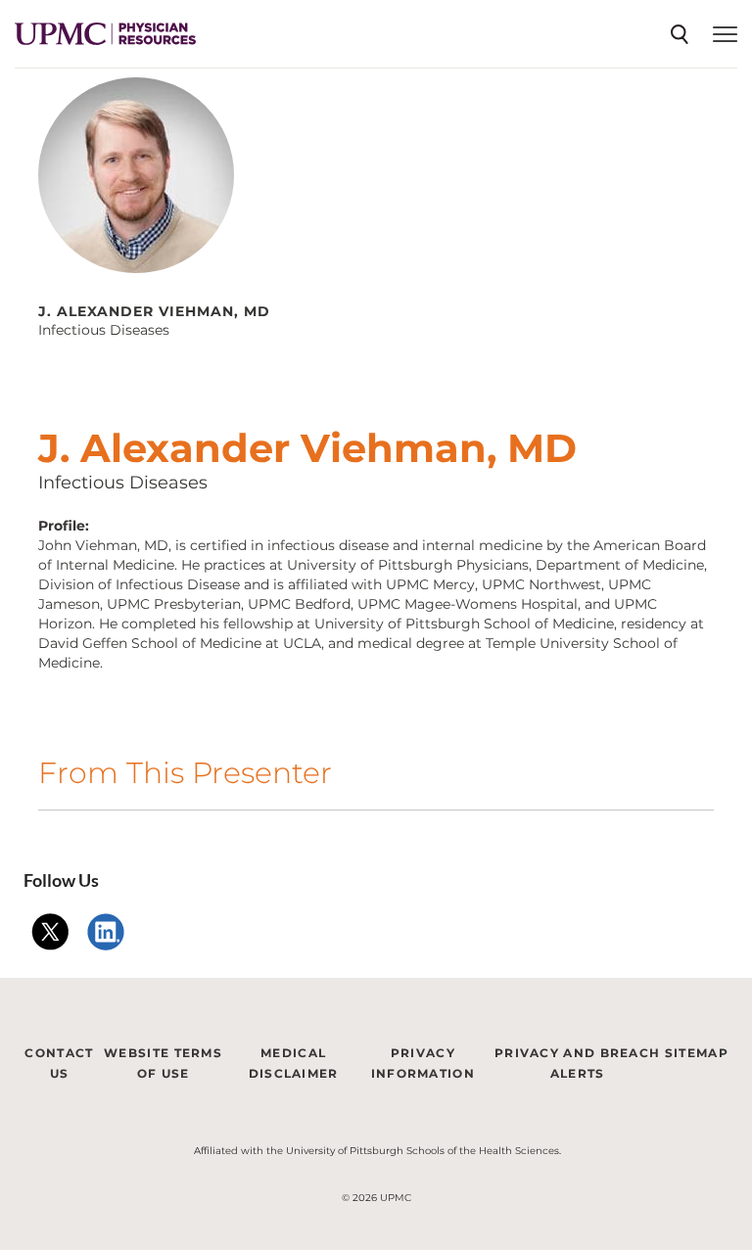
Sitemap (696, 1052)
